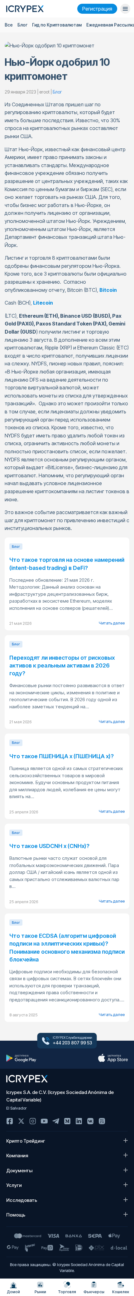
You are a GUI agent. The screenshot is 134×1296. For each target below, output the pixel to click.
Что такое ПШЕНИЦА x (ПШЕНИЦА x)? (61, 756)
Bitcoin (108, 290)
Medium (67, 1121)
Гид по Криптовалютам (57, 24)
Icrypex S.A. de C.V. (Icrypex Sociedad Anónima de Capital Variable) (60, 1096)
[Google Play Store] (21, 1058)
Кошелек (120, 1291)
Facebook (9, 1121)
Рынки (40, 1291)
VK (90, 1121)
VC (101, 1121)
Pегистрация (97, 9)
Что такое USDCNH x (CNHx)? (49, 846)
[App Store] (113, 1058)
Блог (22, 24)
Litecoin (43, 303)
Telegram (55, 1121)
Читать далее (112, 622)
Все (9, 24)
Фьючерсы (94, 1291)
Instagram (32, 1121)
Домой (13, 1291)
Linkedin (78, 1121)
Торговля (67, 1291)
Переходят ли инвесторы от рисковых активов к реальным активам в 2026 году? (62, 665)
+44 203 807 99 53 (72, 1043)
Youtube (44, 1121)
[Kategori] (125, 9)
